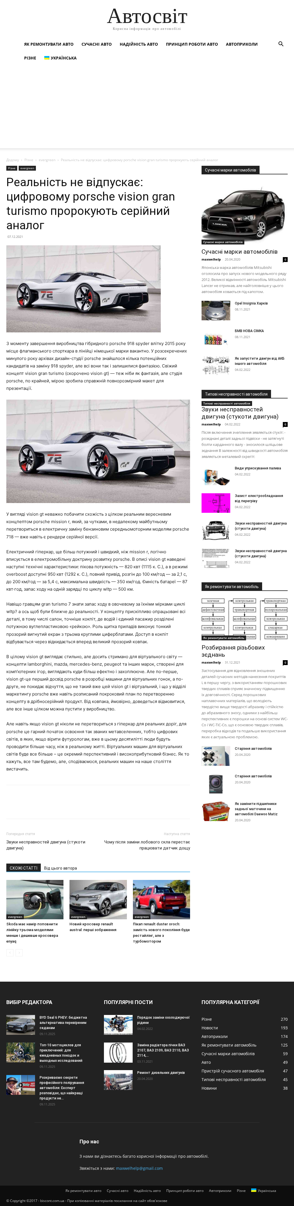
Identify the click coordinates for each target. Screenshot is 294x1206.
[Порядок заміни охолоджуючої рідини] (118, 1025)
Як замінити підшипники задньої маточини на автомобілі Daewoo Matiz (256, 809)
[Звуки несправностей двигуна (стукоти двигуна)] (216, 531)
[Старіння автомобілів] (216, 756)
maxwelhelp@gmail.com (139, 1168)
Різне (30, 58)
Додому (12, 159)
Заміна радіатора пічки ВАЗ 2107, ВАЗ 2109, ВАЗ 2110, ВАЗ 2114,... (163, 1050)
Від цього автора (60, 868)
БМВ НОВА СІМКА (249, 331)
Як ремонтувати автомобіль (223, 638)
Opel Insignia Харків (251, 303)
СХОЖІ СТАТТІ (23, 868)
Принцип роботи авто (192, 44)
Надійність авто (139, 44)
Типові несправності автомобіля (226, 403)
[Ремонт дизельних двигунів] (118, 1080)
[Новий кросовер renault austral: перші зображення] (98, 899)
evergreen (47, 159)
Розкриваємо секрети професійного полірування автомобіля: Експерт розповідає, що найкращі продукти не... (62, 1088)
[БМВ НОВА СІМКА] (216, 338)
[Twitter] (25, 807)
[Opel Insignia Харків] (216, 311)
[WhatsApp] (51, 807)
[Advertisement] (147, 108)
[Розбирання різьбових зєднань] (245, 619)
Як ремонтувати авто (49, 44)
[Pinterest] (38, 807)
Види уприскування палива (258, 468)
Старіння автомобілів (253, 749)
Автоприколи (242, 44)
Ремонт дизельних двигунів (161, 1073)
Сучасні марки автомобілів (223, 242)
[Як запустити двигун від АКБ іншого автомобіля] (216, 366)
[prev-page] (9, 952)
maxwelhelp (211, 259)
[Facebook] (12, 807)
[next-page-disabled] (19, 952)
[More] (65, 807)
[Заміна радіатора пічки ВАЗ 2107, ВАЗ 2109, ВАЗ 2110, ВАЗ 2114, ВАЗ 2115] (118, 1053)
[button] (281, 44)
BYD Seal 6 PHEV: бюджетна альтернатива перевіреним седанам (63, 1023)
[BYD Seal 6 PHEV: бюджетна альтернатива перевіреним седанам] (20, 1025)
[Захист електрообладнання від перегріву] (216, 503)
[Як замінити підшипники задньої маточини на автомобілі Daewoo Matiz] (216, 811)
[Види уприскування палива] (216, 476)
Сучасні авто (97, 44)
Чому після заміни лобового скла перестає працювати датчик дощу (147, 845)
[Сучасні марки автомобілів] (245, 213)
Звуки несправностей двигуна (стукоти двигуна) (45, 845)
